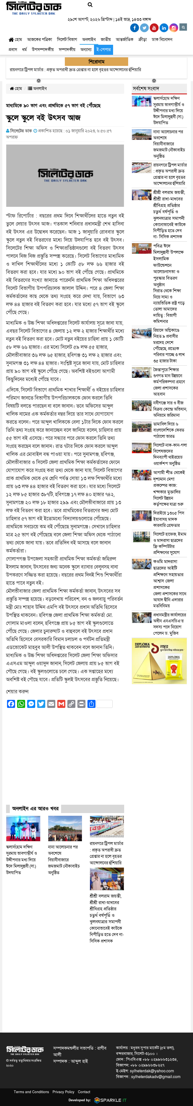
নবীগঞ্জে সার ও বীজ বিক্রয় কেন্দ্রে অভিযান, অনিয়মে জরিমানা (170, 409)
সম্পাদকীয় (67, 50)
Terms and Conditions (31, 1092)
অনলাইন (89, 39)
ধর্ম (24, 50)
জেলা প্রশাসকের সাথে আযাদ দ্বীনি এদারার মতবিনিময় (169, 584)
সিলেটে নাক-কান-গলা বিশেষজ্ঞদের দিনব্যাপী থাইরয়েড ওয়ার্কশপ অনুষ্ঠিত (170, 454)
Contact (84, 1092)
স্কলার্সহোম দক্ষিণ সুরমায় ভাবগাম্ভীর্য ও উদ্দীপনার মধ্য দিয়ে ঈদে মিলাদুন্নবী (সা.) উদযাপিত (21, 860)
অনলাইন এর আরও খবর (35, 808)
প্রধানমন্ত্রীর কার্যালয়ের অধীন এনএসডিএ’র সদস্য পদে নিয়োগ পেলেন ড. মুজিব (169, 624)
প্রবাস (13, 50)
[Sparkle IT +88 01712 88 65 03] (109, 1100)
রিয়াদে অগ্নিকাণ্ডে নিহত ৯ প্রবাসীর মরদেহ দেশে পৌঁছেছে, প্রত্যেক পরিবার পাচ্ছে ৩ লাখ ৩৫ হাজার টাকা (169, 345)
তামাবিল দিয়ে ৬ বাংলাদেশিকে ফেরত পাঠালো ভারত (168, 430)
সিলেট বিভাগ (67, 39)
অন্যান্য (85, 50)
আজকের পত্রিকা (39, 39)
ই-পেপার (103, 50)
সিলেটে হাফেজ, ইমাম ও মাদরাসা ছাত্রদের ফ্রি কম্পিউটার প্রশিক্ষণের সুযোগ (169, 543)
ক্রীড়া (142, 39)
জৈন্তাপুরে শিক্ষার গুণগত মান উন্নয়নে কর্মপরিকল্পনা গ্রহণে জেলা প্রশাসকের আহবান (169, 382)
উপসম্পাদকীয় (43, 50)
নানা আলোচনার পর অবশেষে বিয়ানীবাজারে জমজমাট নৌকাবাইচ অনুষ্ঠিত (64, 860)
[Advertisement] (65, 761)
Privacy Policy (63, 1092)
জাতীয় (106, 39)
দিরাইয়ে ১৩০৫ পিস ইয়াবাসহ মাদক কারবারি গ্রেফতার (168, 519)
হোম (18, 39)
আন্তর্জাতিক (124, 39)
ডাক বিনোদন (162, 39)
